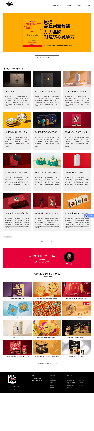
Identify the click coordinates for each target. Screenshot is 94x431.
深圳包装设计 (81, 380)
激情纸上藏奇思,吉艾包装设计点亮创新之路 (17, 172)
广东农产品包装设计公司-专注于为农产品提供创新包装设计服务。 (17, 91)
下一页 (52, 241)
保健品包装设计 (70, 380)
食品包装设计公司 (71, 385)
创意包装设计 (57, 5)
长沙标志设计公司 (72, 64)
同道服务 (79, 5)
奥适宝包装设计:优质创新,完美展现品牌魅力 (47, 91)
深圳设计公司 (70, 387)
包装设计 (69, 379)
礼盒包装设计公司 (71, 383)
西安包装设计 (82, 382)
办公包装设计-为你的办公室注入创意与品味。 (17, 213)
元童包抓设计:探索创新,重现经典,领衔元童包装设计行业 (17, 132)
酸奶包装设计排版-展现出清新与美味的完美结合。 (47, 132)
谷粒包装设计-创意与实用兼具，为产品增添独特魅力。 (77, 172)
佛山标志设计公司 (8, 236)
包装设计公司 (81, 385)
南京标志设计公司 (87, 64)
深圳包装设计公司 (82, 379)
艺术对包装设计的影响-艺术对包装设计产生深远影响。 (77, 91)
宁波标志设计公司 (58, 64)
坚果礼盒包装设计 (71, 382)
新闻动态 (52, 385)
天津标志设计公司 (80, 64)
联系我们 (88, 5)
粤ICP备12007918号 (12, 389)
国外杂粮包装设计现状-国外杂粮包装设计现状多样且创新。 (47, 213)
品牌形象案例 (68, 5)
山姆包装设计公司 (82, 383)
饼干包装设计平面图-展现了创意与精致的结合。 (77, 213)
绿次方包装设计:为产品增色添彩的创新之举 (47, 172)
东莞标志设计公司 (65, 64)
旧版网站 (52, 387)
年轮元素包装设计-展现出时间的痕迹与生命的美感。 (77, 132)
